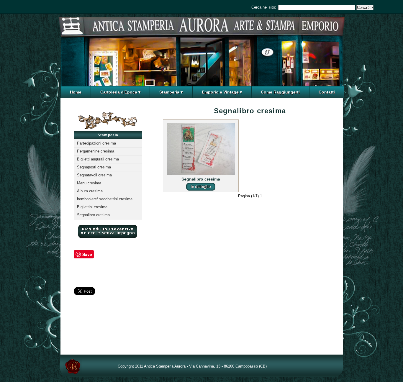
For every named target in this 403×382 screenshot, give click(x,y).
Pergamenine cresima (95, 151)
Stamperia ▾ (171, 92)
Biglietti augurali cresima (98, 159)
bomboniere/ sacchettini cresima (104, 199)
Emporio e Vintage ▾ (222, 92)
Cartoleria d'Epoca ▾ (120, 92)
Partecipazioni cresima (96, 143)
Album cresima (90, 191)
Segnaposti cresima (94, 167)
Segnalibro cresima (93, 215)
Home (75, 92)
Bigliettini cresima (92, 207)
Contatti (327, 92)
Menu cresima (89, 183)
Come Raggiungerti (280, 92)
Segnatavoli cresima (94, 175)
